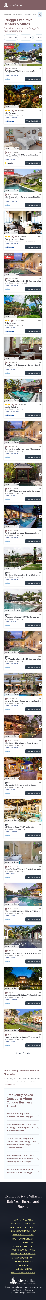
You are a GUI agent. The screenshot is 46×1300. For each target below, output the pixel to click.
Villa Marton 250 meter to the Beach (20, 785)
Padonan (13, 621)
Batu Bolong (14, 75)
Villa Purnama (10, 113)
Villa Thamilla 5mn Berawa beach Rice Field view (23, 198)
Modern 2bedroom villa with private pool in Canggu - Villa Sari (23, 954)
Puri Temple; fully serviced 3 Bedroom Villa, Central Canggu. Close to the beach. (23, 660)
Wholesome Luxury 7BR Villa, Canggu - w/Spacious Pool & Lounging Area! (21, 618)
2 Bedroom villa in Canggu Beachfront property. (21, 744)
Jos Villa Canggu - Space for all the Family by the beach (22, 702)
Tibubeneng (14, 117)
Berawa (13, 159)
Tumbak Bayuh (15, 411)
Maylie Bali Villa (11, 407)
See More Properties (23, 1053)
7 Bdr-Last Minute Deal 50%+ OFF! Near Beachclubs (22, 912)
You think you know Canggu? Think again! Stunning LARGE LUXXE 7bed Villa (22, 1038)
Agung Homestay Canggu (15, 239)
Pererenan (13, 873)
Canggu (7, 75)
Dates (10, 37)
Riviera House (10, 323)
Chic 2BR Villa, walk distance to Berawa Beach (21, 492)
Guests (40, 37)
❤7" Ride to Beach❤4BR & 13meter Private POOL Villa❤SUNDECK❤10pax (21, 828)
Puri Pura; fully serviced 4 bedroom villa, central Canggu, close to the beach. (21, 534)
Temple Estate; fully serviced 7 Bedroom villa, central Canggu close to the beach (22, 450)
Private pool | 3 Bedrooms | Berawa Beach (22, 365)
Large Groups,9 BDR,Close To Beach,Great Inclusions (23, 996)
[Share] (40, 14)
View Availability (33, 79)
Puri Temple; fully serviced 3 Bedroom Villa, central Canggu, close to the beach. (23, 282)
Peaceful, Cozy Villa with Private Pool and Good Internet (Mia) (22, 870)
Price (24, 37)
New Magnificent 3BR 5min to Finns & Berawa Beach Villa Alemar (20, 156)
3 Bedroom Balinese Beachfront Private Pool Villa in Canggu (22, 576)
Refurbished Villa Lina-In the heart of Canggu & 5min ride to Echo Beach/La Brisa (23, 72)
